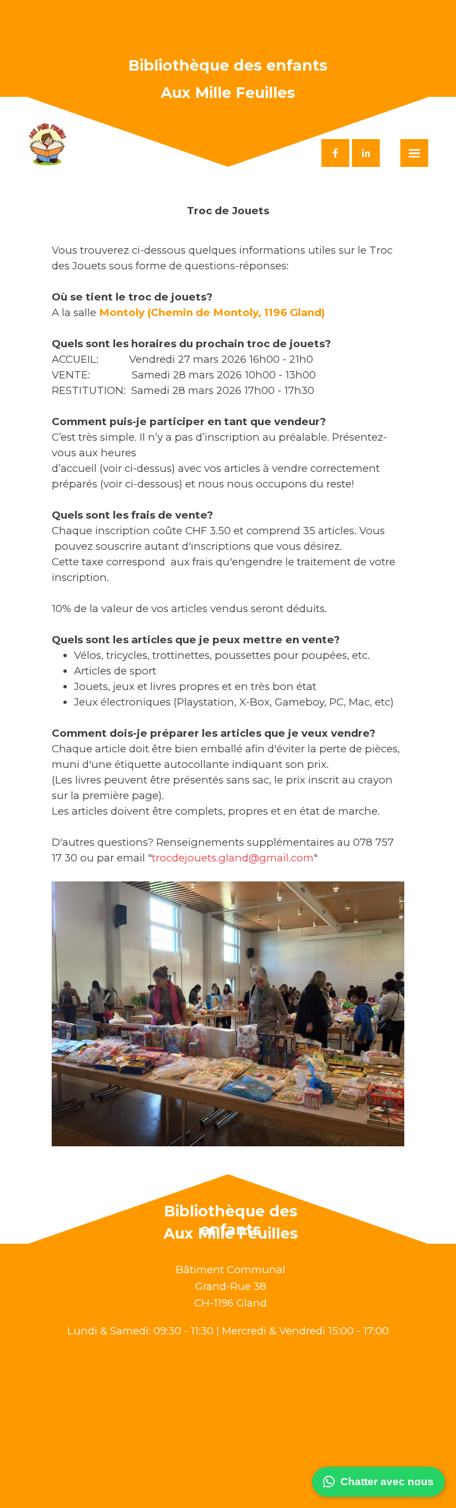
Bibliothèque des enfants (228, 65)
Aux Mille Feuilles (228, 92)
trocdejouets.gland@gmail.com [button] (233, 857)
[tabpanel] (228, 674)
